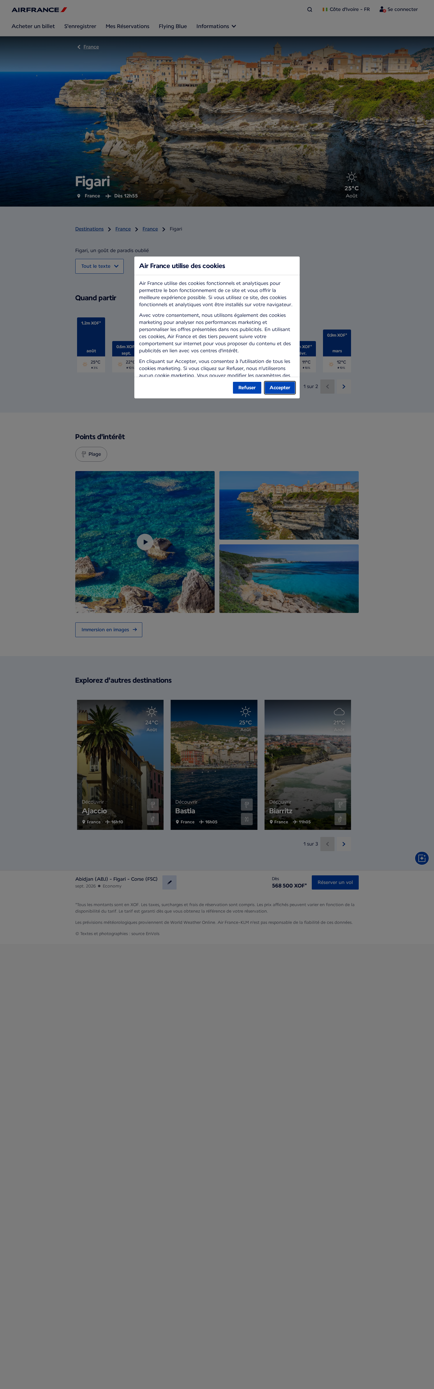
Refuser (247, 387)
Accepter (280, 387)
